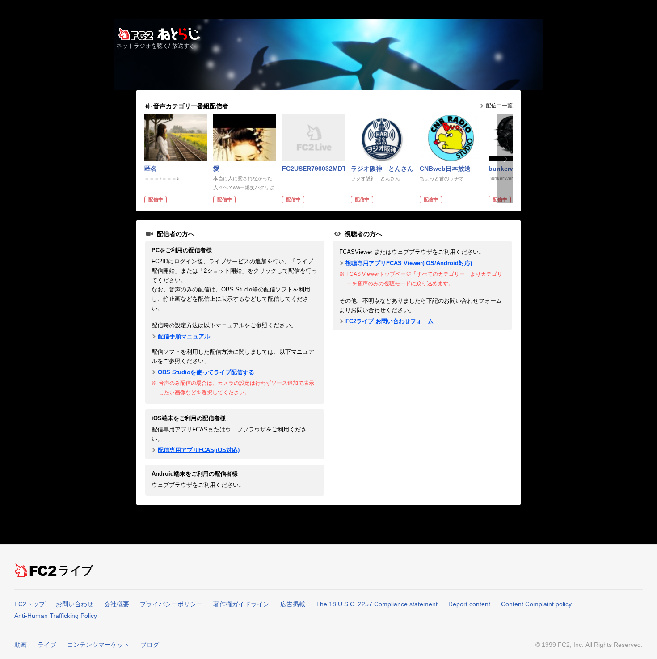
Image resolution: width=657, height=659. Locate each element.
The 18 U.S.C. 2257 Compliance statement (377, 604)
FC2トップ (29, 604)
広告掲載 (292, 604)
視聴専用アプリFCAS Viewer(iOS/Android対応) (408, 263)
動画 (20, 644)
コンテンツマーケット (98, 644)
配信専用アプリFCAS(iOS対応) (199, 450)
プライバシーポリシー (171, 604)
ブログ (149, 644)
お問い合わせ (74, 604)
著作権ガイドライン (241, 604)
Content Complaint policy (536, 604)
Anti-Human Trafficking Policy (55, 615)
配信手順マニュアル (184, 336)
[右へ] (505, 158)
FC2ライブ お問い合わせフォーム (389, 321)
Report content (469, 604)
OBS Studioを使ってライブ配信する (206, 372)
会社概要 (116, 604)
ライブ (76, 570)
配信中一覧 (499, 105)
